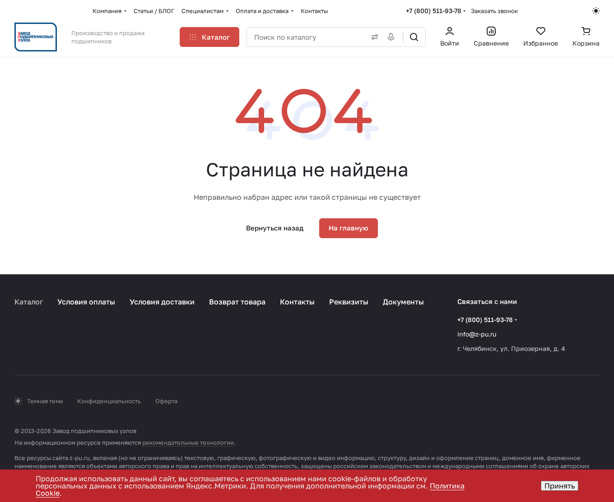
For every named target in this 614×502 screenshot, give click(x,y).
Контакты (297, 301)
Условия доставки (162, 301)
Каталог (28, 301)
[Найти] (414, 37)
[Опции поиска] (373, 37)
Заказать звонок (494, 10)
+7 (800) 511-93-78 (433, 10)
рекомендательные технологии (188, 442)
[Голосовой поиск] (393, 37)
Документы (403, 301)
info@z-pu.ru (476, 334)
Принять (559, 485)
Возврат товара (237, 301)
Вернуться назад (274, 228)
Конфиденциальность (109, 401)
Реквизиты (348, 301)
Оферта (166, 401)
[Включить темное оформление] (596, 10)
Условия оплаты (86, 301)
